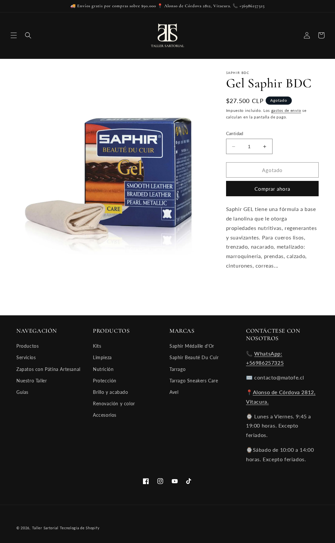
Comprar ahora (272, 189)
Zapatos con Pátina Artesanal (48, 369)
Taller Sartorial (45, 528)
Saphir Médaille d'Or (191, 346)
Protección (104, 380)
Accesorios (104, 415)
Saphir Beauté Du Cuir (194, 357)
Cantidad (234, 133)
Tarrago (177, 369)
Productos (27, 346)
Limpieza (102, 357)
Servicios (26, 357)
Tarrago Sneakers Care (193, 380)
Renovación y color (114, 403)
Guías (22, 392)
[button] (14, 35)
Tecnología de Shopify (80, 528)
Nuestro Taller (31, 380)
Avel (173, 392)
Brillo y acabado (110, 392)
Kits (97, 346)
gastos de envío (286, 110)
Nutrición (103, 369)
